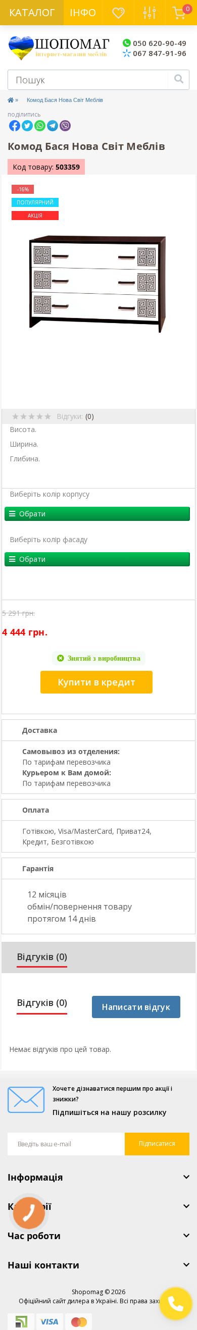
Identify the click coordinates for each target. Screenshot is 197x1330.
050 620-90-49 (158, 43)
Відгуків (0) (42, 956)
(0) (89, 416)
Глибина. (25, 458)
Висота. (23, 429)
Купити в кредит (96, 682)
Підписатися (157, 1143)
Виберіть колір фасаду (48, 539)
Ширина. (24, 444)
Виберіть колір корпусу (49, 494)
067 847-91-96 (158, 53)
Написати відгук (136, 1007)
